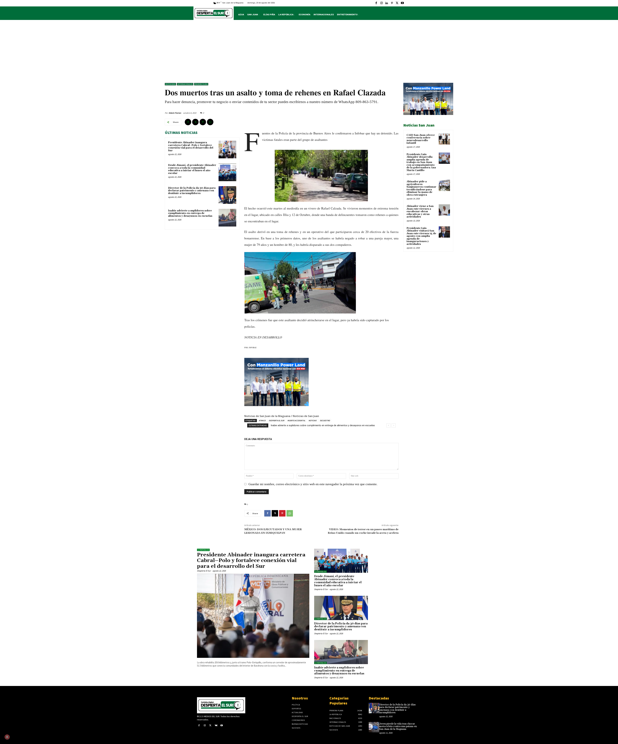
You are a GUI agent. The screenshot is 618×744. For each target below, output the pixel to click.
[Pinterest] (391, 3)
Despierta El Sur (204, 570)
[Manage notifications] (7, 736)
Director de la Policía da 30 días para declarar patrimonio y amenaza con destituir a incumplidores (191, 190)
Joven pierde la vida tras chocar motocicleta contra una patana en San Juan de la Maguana (398, 726)
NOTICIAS (313, 420)
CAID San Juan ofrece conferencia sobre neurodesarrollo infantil (421, 139)
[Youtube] (402, 3)
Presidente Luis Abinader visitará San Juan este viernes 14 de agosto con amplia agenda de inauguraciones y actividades (421, 236)
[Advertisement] (309, 52)
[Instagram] (381, 3)
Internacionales (185, 84)
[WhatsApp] (210, 122)
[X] (397, 3)
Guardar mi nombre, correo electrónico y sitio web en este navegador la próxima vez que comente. (312, 484)
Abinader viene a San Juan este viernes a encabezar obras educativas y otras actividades (420, 211)
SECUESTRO (325, 420)
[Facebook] (376, 3)
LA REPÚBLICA (203, 550)
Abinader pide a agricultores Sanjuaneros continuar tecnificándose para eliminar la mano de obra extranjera (421, 188)
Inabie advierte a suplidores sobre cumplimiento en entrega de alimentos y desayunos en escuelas (190, 213)
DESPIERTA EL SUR (276, 420)
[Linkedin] (386, 3)
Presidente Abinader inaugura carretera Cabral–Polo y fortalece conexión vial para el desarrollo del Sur (190, 146)
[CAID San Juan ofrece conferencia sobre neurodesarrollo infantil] (444, 139)
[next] (394, 425)
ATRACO (262, 420)
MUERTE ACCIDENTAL (296, 420)
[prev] (388, 425)
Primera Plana (201, 84)
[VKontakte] (216, 726)
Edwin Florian (175, 113)
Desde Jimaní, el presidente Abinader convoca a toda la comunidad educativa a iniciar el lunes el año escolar (192, 169)
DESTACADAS (170, 84)
